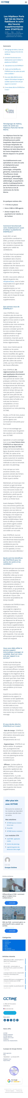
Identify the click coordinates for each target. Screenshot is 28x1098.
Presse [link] (6, 946)
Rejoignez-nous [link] (7, 1059)
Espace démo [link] (6, 1060)
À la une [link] (18, 32)
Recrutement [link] (8, 948)
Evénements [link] (8, 942)
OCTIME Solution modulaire (14, 831)
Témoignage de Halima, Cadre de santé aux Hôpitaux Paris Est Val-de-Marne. (14, 52)
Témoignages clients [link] (10, 950)
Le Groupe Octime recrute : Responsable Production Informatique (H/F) (14, 973)
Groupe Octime (11, 867)
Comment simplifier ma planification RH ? (14, 986)
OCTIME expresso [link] (8, 1036)
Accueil (6, 32)
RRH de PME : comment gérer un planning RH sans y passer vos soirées (13, 924)
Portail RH (10, 828)
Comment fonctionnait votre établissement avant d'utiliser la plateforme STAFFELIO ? (14, 60)
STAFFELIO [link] (10, 1039)
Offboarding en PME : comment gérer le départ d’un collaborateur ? (13, 896)
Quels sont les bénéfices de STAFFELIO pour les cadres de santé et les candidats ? (15, 71)
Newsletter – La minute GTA (11, 1057)
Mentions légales (10, 1090)
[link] (9, 1013)
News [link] (6, 945)
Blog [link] (12, 32)
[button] (14, 1081)
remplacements (8, 281)
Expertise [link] (7, 943)
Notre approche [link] (7, 1053)
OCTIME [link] (8, 1033)
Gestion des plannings (13, 844)
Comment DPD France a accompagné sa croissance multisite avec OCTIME (13, 980)
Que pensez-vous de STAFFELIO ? (14, 65)
